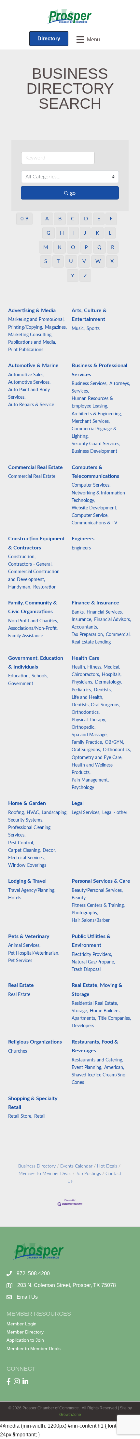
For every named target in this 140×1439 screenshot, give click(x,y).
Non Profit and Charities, (33, 621)
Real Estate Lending (91, 642)
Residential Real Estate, (95, 1003)
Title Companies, (114, 1018)
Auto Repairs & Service (31, 405)
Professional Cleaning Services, (29, 831)
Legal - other (114, 812)
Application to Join (25, 1340)
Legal (78, 803)
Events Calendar (76, 1166)
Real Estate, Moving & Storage (97, 990)
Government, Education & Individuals (35, 663)
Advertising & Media (32, 310)
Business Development (94, 451)
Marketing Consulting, (30, 335)
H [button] (62, 233)
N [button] (60, 247)
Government (20, 684)
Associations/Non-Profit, (33, 628)
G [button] (48, 233)
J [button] (85, 233)
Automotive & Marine (33, 365)
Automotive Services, (29, 382)
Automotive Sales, (26, 375)
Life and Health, (87, 697)
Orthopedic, (83, 727)
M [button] (45, 247)
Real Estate (21, 985)
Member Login (21, 1323)
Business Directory (37, 1166)
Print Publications (25, 350)
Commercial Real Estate (35, 467)
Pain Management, (90, 780)
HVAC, (33, 812)
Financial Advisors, (112, 619)
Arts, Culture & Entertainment (89, 315)
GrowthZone (70, 1414)
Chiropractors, (86, 674)
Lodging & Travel (27, 881)
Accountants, (85, 627)
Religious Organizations (35, 1042)
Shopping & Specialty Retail (32, 1103)
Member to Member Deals (34, 1348)
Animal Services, (24, 945)
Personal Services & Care (101, 881)
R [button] (112, 247)
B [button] (60, 218)
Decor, (49, 850)
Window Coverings (27, 865)
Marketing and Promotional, (36, 319)
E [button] (98, 218)
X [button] (112, 261)
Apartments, (84, 1018)
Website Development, (94, 508)
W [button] (98, 261)
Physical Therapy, (89, 720)
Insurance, (82, 619)
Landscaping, (54, 812)
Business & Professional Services (99, 370)
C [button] (73, 218)
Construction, (21, 557)
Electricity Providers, (92, 954)
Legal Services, (86, 812)
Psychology (83, 787)
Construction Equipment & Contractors (36, 543)
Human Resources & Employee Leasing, (92, 402)
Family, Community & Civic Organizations (32, 607)
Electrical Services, (26, 858)
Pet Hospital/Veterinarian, (33, 953)
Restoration (45, 587)
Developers (83, 1026)
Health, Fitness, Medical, (96, 667)
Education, (19, 676)
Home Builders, (105, 1011)
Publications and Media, (32, 342)
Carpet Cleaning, (24, 850)
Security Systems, (25, 820)
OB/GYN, (114, 742)
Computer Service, (90, 515)
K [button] (97, 233)
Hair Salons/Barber (91, 920)
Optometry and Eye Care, (97, 757)
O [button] (73, 247)
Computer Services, (91, 485)
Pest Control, (21, 843)
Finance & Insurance (95, 602)
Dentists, (103, 690)
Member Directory (25, 1332)
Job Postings (88, 1173)
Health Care (86, 658)
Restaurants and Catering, (97, 1060)
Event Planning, (87, 1067)
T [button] (58, 261)
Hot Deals (107, 1166)
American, (114, 1067)
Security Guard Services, (96, 444)
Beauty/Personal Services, (97, 890)
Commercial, (118, 634)
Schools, (40, 676)
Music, (78, 328)
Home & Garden (27, 803)
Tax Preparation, (88, 634)
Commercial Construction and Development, (34, 576)
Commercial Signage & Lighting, (94, 433)
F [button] (111, 218)
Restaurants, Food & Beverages (95, 1046)
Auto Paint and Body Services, (29, 394)
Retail (39, 1116)
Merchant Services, (91, 421)
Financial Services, (105, 612)
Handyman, (19, 587)
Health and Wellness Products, (92, 769)
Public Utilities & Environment (91, 941)
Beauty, (79, 898)
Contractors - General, (30, 564)
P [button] (86, 247)
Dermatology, (108, 682)
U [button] (71, 261)
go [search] (73, 193)
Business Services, (89, 383)
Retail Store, (20, 1116)
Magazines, (56, 327)
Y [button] (72, 275)
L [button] (110, 233)
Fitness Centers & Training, (98, 905)
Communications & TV (94, 523)
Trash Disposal (86, 969)
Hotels (14, 898)
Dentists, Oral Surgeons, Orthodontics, (96, 709)
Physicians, (82, 682)
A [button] (47, 218)
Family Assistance (25, 636)
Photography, (85, 913)
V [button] (84, 261)
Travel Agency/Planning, (31, 890)
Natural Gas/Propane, (93, 962)
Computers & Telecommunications (95, 472)
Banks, (78, 612)
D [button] (86, 218)
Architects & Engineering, (97, 414)
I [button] (74, 233)
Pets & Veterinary (28, 936)
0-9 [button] (24, 218)
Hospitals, (111, 674)
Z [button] (85, 275)
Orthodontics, (117, 750)
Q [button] (99, 247)
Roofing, (16, 812)
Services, (80, 391)
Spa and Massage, (89, 735)
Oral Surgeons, (86, 750)
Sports (93, 328)
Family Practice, (87, 742)
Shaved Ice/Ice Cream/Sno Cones (98, 1079)
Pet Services (20, 961)
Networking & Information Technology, (98, 497)
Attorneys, (119, 383)
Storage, (80, 1011)
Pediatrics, (82, 690)
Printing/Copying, (25, 327)
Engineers (83, 538)
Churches (17, 1051)
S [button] (45, 261)
